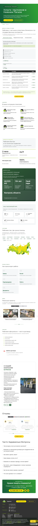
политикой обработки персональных (18, 522)
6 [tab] (21, 324)
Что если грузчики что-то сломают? (13, 473)
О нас (3, 514)
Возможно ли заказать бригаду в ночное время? (16, 461)
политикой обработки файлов (7, 523)
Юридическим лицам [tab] (18, 37)
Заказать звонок (21, 501)
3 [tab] (17, 324)
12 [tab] (23, 433)
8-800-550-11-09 (12, 504)
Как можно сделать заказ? (10, 454)
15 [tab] (27, 433)
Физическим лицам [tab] (7, 37)
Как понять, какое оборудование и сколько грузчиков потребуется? (17, 465)
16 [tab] (28, 433)
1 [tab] (9, 433)
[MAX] (28, 490)
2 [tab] (16, 324)
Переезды (9, 515)
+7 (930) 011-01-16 (13, 505)
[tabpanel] (10, 315)
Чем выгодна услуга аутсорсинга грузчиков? (15, 446)
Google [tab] (22, 416)
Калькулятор (32, 501)
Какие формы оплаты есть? (11, 458)
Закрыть (33, 521)
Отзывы (3, 515)
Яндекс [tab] (16, 416)
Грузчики (9, 516)
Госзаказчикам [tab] (28, 37)
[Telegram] (25, 490)
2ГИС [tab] (27, 416)
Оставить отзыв (19, 436)
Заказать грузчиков (19, 96)
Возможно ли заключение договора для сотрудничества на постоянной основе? (19, 450)
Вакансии (3, 516)
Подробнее (10, 429)
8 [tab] (18, 433)
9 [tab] (19, 433)
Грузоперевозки (10, 514)
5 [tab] (20, 324)
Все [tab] (10, 416)
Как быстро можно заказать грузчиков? (14, 470)
